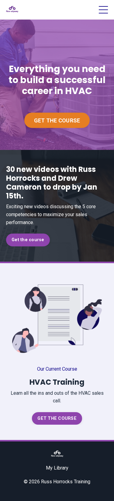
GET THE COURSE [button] (57, 120)
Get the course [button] (28, 239)
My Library (57, 468)
